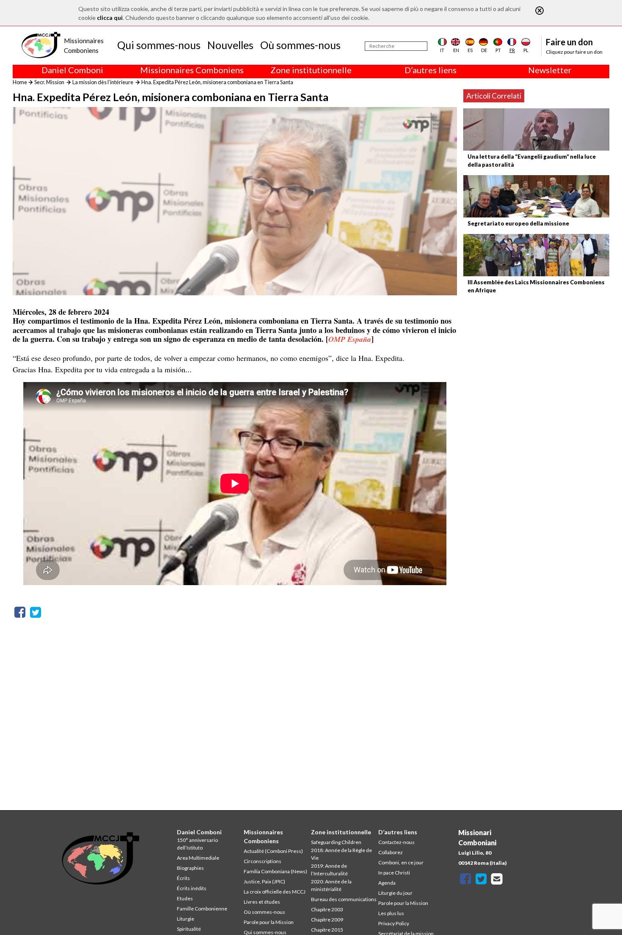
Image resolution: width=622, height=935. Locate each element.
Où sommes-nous (300, 44)
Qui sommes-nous (159, 44)
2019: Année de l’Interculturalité (329, 870)
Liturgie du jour (395, 893)
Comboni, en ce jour (401, 862)
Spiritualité (189, 929)
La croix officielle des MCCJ (274, 891)
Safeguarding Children (336, 842)
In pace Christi (394, 872)
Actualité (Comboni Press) (273, 851)
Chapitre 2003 (327, 909)
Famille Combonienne (202, 908)
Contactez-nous (396, 842)
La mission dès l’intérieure (102, 82)
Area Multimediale (198, 858)
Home (20, 82)
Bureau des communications (344, 899)
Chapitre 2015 (327, 930)
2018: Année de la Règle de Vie (341, 854)
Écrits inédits (191, 888)
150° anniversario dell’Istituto (197, 844)
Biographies (190, 868)
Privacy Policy (393, 923)
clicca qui (110, 17)
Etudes (185, 898)
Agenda (387, 883)
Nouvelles (230, 44)
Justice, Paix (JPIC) (264, 881)
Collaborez (390, 852)
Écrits (183, 878)
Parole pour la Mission (269, 922)
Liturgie (185, 919)
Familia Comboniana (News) (275, 871)
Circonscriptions (262, 861)
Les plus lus (391, 913)
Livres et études (262, 902)
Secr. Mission (49, 82)
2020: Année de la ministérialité (331, 885)
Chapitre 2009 (327, 919)
